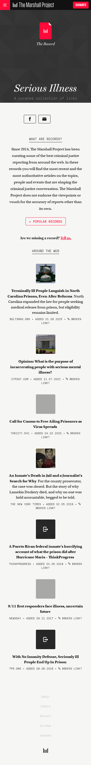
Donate (80, 5)
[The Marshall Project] (32, 5)
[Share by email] (44, 119)
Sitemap (45, 726)
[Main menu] (5, 5)
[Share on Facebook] (30, 119)
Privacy (45, 716)
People (45, 706)
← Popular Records (45, 221)
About (45, 696)
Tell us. (65, 238)
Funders (45, 735)
